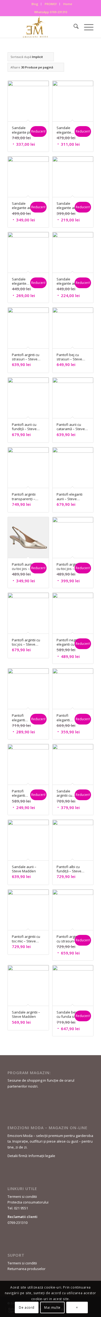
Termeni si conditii (22, 1196)
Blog (35, 4)
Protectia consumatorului (28, 1202)
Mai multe (52, 1307)
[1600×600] (42, 27)
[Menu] (86, 27)
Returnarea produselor (27, 1268)
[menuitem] (35, 4)
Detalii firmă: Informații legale (31, 1155)
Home (67, 4)
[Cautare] (73, 27)
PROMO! (51, 4)
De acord (26, 1307)
